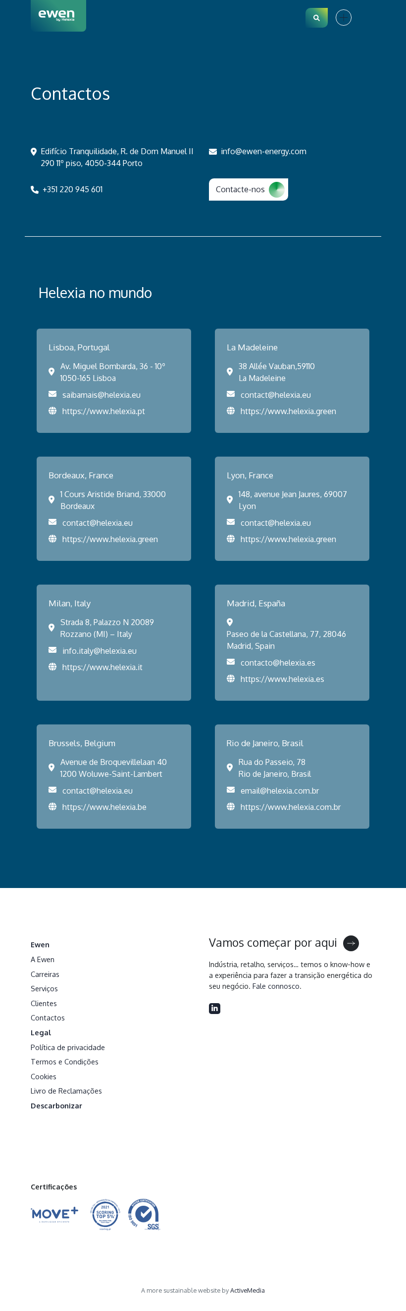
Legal (41, 1032)
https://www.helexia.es (282, 679)
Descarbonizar (56, 1105)
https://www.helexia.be (104, 807)
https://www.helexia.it (102, 667)
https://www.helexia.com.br (291, 807)
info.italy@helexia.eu (99, 651)
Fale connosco (276, 985)
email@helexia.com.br (280, 791)
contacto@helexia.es (278, 663)
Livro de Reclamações (66, 1090)
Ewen (40, 944)
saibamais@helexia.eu (101, 395)
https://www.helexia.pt (103, 411)
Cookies (43, 1076)
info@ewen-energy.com (263, 151)
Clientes (44, 1003)
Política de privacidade (68, 1047)
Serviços (44, 988)
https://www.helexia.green (288, 411)
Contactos (48, 1017)
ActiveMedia (247, 1290)
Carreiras (45, 974)
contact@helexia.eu (276, 395)
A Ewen (42, 959)
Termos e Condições (65, 1061)
